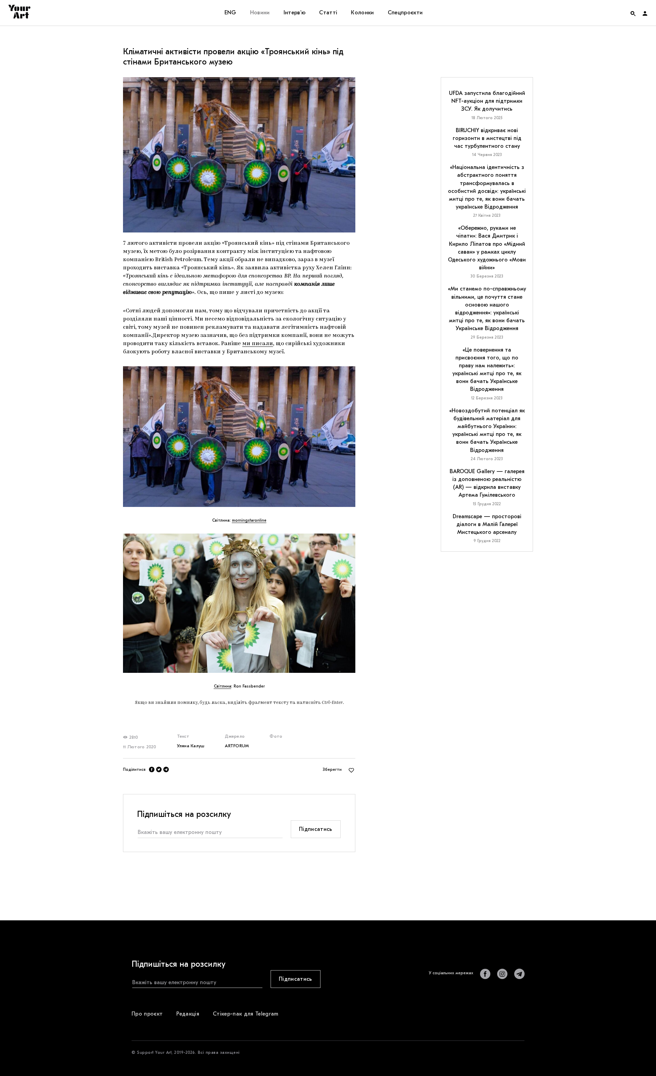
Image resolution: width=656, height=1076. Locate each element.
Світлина (222, 686)
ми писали (257, 343)
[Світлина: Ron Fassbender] (239, 603)
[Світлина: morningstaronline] (239, 436)
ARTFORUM (237, 745)
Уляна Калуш (191, 745)
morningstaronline (249, 520)
